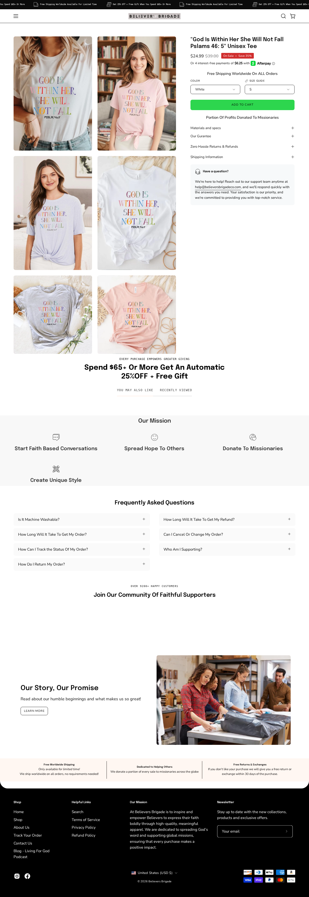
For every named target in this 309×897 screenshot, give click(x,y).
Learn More (34, 711)
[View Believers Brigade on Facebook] (27, 876)
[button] (283, 16)
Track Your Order (28, 835)
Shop (17, 802)
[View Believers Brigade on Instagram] (17, 876)
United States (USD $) (155, 873)
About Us (21, 827)
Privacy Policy (84, 827)
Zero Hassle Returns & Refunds (214, 146)
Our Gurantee (200, 136)
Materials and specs (205, 128)
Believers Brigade (159, 881)
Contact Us (23, 843)
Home (19, 811)
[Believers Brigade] (154, 16)
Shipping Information (206, 157)
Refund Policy (83, 835)
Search (77, 811)
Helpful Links (81, 802)
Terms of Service (86, 819)
